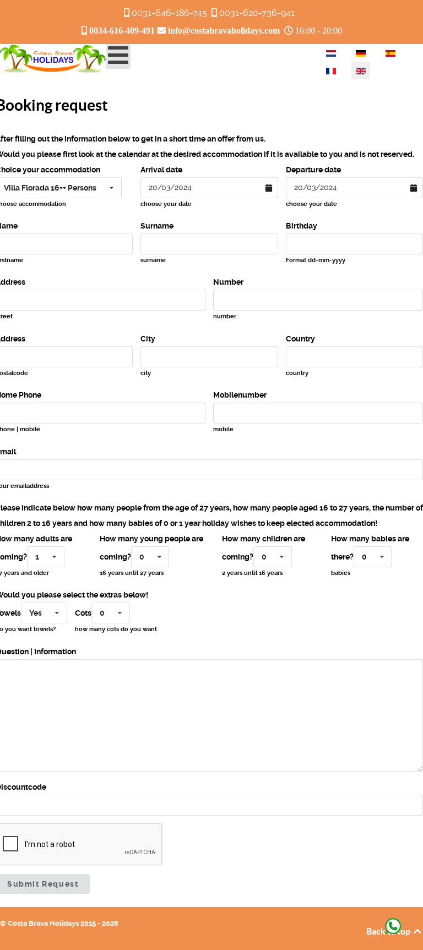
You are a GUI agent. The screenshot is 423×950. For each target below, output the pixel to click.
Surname (156, 225)
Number (228, 282)
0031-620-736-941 (257, 13)
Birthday (301, 225)
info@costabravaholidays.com (224, 30)
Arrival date (161, 169)
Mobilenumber (240, 394)
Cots (83, 613)
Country (300, 338)
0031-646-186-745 (169, 13)
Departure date (313, 169)
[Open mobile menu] (118, 56)
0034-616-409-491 (122, 30)
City (147, 338)
